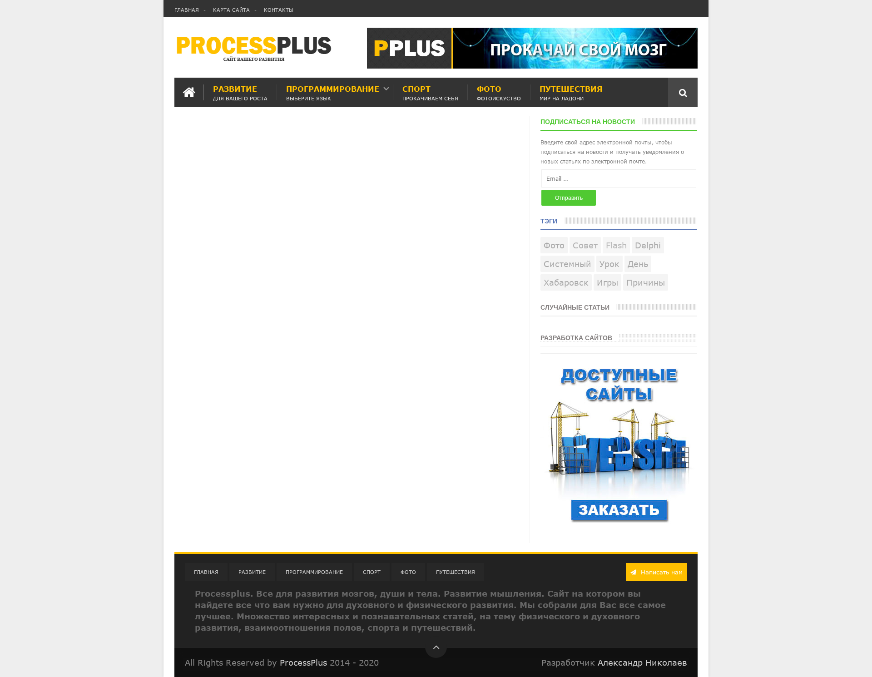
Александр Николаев (642, 662)
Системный (567, 264)
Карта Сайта (231, 10)
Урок (609, 264)
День (638, 264)
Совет (585, 245)
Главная (186, 10)
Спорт (430, 92)
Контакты (278, 10)
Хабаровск (566, 282)
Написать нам (661, 572)
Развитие (240, 92)
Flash (616, 245)
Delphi (648, 245)
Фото (499, 92)
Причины (645, 282)
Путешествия (571, 92)
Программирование (332, 92)
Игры (607, 282)
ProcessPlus (303, 662)
